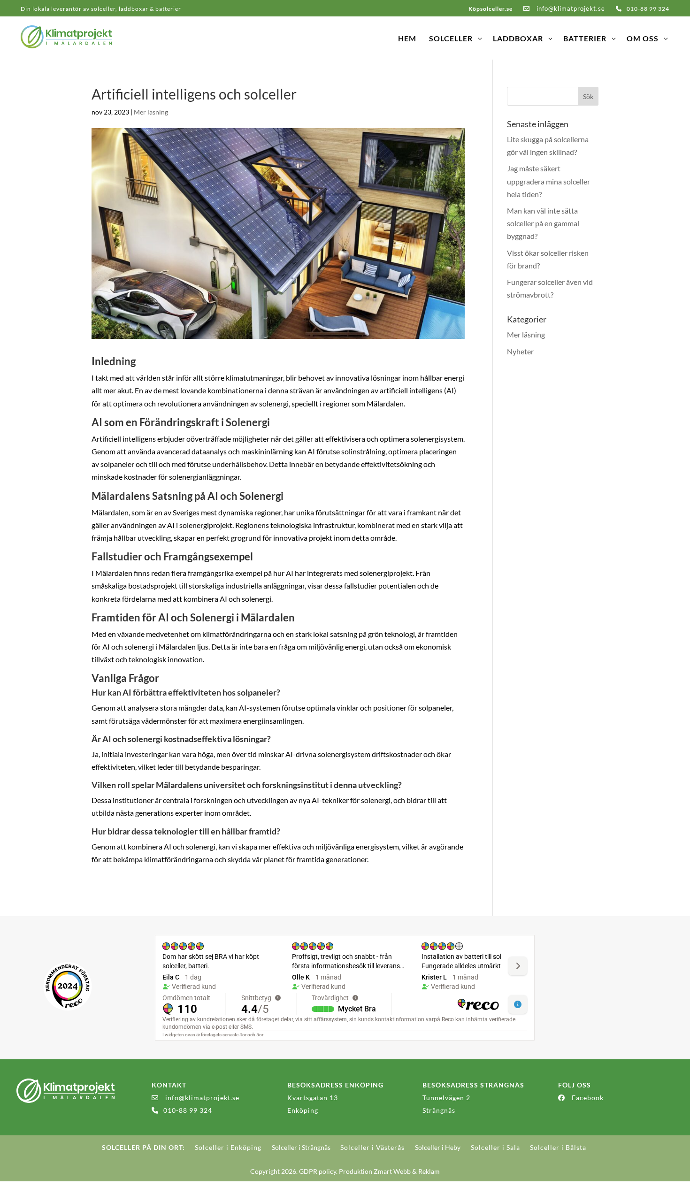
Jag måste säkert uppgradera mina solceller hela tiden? (548, 181)
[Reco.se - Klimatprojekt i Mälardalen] (67, 986)
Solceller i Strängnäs (301, 1147)
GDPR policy (317, 1171)
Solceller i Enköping (228, 1147)
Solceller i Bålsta (558, 1147)
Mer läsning (151, 112)
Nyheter (520, 351)
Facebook (588, 1098)
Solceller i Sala (495, 1147)
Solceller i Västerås (372, 1147)
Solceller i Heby (437, 1147)
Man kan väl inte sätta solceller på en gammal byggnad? (543, 223)
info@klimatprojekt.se (570, 8)
